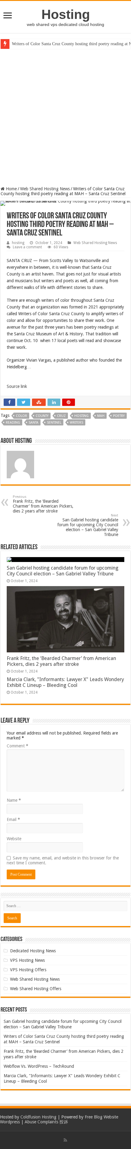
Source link (17, 386)
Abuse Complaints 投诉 (46, 1121)
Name (14, 800)
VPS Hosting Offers (28, 969)
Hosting (65, 14)
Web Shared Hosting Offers (35, 988)
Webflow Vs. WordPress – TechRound (39, 1066)
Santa (33, 423)
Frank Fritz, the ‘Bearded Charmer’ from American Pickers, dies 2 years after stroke (43, 504)
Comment (17, 745)
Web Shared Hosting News (45, 188)
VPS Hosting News (27, 960)
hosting (18, 243)
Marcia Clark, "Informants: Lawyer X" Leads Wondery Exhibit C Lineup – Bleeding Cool (65, 682)
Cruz (61, 416)
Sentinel (54, 423)
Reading (13, 423)
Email (13, 819)
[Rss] (65, 1140)
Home (11, 188)
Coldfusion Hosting (38, 1116)
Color (21, 416)
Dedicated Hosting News (33, 950)
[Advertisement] (65, 117)
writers (76, 423)
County (42, 416)
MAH (100, 416)
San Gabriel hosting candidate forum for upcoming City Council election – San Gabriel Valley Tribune (87, 525)
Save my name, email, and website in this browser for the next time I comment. (63, 860)
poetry (119, 416)
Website (14, 838)
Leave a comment (27, 247)
